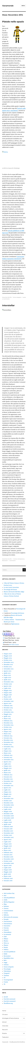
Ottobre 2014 (8, 727)
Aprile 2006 (7, 874)
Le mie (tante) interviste (11, 587)
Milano (6, 938)
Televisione (7, 971)
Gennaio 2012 (8, 777)
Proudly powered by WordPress (17, 1042)
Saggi (5, 962)
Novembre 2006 (9, 859)
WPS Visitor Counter (14, 644)
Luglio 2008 (7, 820)
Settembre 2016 (9, 701)
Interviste (5, 1026)
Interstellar (8, 305)
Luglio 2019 (7, 688)
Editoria (6, 915)
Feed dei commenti (10, 1001)
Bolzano (6, 906)
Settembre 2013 (8, 746)
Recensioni (5, 560)
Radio (5, 954)
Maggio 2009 (8, 811)
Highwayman (15, 624)
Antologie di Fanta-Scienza (10, 1018)
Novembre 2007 (9, 833)
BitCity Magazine (9, 902)
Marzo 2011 (7, 796)
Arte (5, 895)
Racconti (5, 1029)
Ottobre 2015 (8, 710)
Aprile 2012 (7, 770)
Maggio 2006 (8, 872)
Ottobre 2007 (8, 835)
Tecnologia (7, 969)
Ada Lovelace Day (9, 893)
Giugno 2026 (8, 653)
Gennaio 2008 (8, 829)
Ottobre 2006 (8, 861)
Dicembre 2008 (8, 813)
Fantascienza (21, 559)
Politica (6, 949)
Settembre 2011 (8, 785)
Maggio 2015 (8, 714)
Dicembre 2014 (8, 723)
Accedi (6, 997)
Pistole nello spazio (13, 21)
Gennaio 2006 (8, 880)
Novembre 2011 (8, 781)
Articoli (4, 1022)
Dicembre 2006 (8, 857)
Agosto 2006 (8, 865)
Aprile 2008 (7, 824)
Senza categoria (17, 297)
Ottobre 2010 (8, 800)
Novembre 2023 (9, 662)
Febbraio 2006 (8, 878)
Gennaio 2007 (8, 854)
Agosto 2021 (7, 671)
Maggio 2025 (8, 658)
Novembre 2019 (8, 682)
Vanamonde (8, 6)
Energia (6, 919)
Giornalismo (7, 932)
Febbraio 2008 (8, 826)
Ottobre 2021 (8, 666)
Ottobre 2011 (8, 783)
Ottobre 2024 (8, 660)
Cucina (6, 913)
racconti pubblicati (9, 951)
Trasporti (6, 973)
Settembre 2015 (8, 712)
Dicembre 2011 (8, 779)
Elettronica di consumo (11, 917)
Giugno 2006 (8, 870)
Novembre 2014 (8, 725)
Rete (5, 960)
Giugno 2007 (8, 844)
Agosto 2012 (7, 762)
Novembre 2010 (8, 798)
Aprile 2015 (7, 716)
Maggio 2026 (8, 656)
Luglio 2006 (7, 867)
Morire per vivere (9, 622)
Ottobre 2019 (8, 684)
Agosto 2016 (7, 703)
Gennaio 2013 (8, 757)
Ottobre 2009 (8, 807)
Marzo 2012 (7, 772)
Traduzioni (5, 1037)
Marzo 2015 (7, 718)
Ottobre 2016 (8, 699)
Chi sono (5, 1014)
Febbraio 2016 (8, 705)
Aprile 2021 (7, 673)
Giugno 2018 (7, 692)
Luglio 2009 (7, 809)
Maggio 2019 (8, 690)
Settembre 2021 (8, 669)
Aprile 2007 (7, 848)
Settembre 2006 (9, 863)
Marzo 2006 (7, 876)
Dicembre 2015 (8, 708)
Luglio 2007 (7, 841)
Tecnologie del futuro (10, 589)
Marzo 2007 (7, 850)
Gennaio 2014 (8, 738)
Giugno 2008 (8, 822)
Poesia (6, 947)
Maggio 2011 (7, 794)
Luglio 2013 (7, 749)
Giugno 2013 (7, 751)
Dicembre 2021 (8, 664)
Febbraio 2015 (8, 720)
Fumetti (6, 930)
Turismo (6, 975)
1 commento (12, 560)
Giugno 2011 (7, 792)
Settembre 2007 (9, 837)
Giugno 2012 (7, 766)
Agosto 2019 (7, 686)
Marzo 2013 (7, 753)
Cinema (15, 559)
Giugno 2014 (7, 731)
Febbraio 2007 (8, 852)
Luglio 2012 (7, 764)
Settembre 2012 (8, 759)
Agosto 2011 (7, 787)
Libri (5, 936)
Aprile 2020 (7, 679)
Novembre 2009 (9, 805)
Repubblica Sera (9, 958)
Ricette (4, 1033)
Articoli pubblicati (9, 897)
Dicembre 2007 (8, 831)
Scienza (6, 964)
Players (6, 945)
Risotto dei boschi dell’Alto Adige (14, 592)
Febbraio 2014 (8, 736)
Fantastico (7, 926)
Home (4, 1010)
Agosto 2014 (7, 729)
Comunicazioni (8, 910)
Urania (6, 982)
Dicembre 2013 (8, 740)
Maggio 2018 (8, 695)
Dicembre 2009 (8, 803)
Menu (23, 5)
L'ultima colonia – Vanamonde (13, 619)
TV (4, 977)
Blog (5, 904)
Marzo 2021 (7, 675)
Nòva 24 (6, 943)
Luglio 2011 (7, 790)
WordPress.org (8, 1003)
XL (4, 984)
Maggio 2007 (8, 846)
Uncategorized (8, 980)
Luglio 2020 (7, 677)
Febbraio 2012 (8, 774)
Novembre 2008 (9, 816)
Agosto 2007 (7, 839)
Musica (6, 941)
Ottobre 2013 (8, 744)
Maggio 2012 (8, 768)
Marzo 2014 (7, 733)
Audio (5, 900)
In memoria (7, 934)
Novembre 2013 (8, 742)
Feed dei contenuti (9, 999)
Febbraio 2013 (8, 755)
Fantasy (6, 928)
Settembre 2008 (9, 818)
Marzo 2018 (7, 697)
